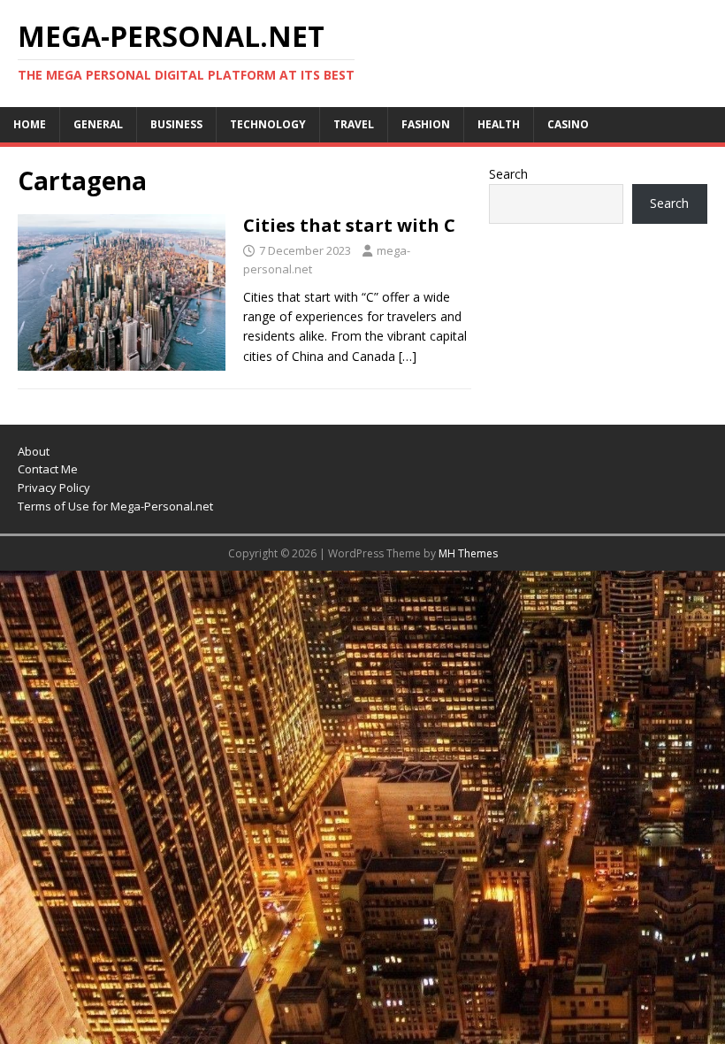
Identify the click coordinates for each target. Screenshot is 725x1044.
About (34, 451)
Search (508, 173)
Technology (268, 124)
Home (29, 124)
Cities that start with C (349, 225)
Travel (353, 124)
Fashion (425, 124)
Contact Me (48, 469)
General (98, 124)
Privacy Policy (54, 487)
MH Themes (468, 553)
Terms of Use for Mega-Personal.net (115, 506)
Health (498, 124)
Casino (568, 124)
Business (176, 124)
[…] (407, 356)
